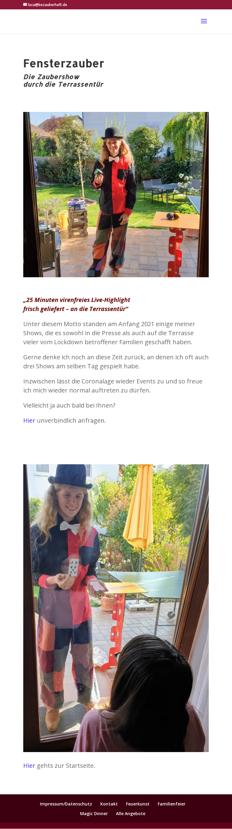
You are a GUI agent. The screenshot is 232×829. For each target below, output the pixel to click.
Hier (29, 420)
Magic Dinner (94, 813)
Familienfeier (171, 804)
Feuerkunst (138, 804)
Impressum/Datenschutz (66, 804)
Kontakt (109, 804)
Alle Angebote (130, 813)
